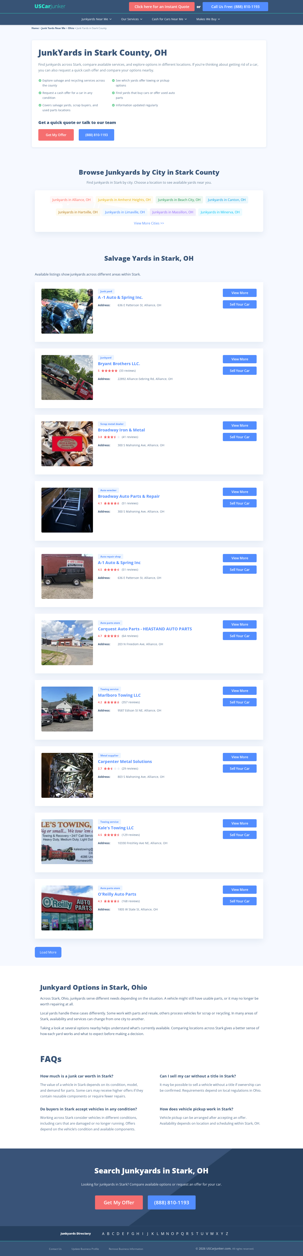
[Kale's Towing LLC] (67, 841)
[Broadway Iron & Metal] (67, 443)
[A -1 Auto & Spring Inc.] (67, 311)
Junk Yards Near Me (53, 28)
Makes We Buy (206, 19)
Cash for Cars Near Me (167, 19)
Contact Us (55, 1249)
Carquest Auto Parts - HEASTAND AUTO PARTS (145, 629)
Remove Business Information (126, 1249)
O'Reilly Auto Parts (117, 894)
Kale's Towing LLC (116, 828)
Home (35, 28)
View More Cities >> (149, 223)
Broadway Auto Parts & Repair (129, 496)
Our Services (130, 19)
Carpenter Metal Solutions (125, 761)
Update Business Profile (85, 1249)
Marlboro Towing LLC (119, 695)
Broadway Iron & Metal (121, 430)
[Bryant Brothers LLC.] (67, 377)
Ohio (71, 28)
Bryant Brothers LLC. (119, 363)
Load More (48, 952)
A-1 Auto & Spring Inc (119, 562)
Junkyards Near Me (95, 19)
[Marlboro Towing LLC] (67, 709)
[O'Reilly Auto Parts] (67, 908)
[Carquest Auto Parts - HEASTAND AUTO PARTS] (67, 642)
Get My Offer (56, 135)
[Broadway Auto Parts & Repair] (67, 510)
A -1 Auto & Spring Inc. (120, 297)
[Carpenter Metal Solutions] (67, 775)
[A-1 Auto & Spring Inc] (67, 576)
